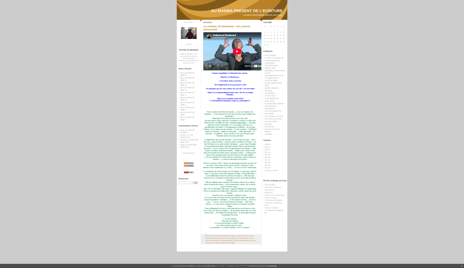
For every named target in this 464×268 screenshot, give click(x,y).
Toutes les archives (271, 170)
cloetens (183, 135)
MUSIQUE (268, 124)
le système (236, 240)
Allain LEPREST (270, 55)
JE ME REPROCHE (272, 98)
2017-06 (267, 163)
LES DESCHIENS (271, 122)
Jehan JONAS (270, 101)
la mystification (232, 238)
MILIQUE (183, 140)
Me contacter (189, 22)
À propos (189, 44)
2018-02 (267, 144)
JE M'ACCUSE (270, 96)
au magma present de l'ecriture (245, 236)
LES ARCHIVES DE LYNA (274, 116)
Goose (182, 130)
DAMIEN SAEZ (270, 68)
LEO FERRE (269, 114)
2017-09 (267, 155)
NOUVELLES (269, 127)
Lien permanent (214, 236)
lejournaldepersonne (246, 240)
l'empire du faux (223, 238)
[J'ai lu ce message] (462, 266)
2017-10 (267, 152)
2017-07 (267, 160)
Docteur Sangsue (271, 198)
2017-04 (267, 168)
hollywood (208, 238)
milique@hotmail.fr (189, 153)
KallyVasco (268, 193)
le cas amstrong (213, 240)
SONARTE (268, 134)
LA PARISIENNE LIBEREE (274, 104)
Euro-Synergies (270, 185)
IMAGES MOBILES (272, 88)
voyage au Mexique (186, 54)
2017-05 (267, 165)
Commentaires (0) (225, 236)
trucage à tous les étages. (227, 242)
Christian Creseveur (271, 208)
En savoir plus (272, 266)
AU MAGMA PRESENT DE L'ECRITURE (247, 11)
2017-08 (267, 157)
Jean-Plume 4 (269, 190)
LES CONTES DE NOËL (273, 119)
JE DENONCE (270, 93)
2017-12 (267, 147)
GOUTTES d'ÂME (271, 81)
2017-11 (267, 150)
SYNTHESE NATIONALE (274, 200)
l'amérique (215, 238)
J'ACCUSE (268, 91)
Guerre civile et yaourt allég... (275, 195)
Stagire (182, 145)
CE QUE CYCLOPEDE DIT (274, 58)
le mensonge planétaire (226, 240)
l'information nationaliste (273, 187)
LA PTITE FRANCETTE (273, 111)
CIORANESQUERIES (272, 61)
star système (215, 242)
